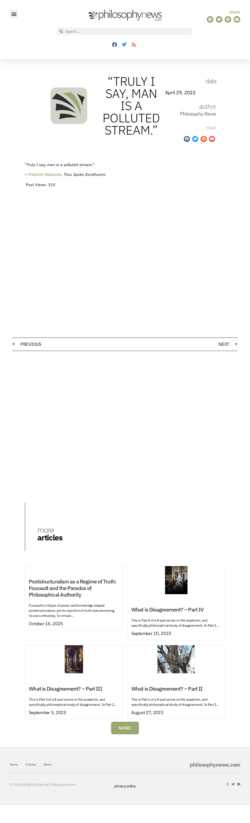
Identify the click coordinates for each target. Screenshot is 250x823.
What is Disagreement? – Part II (166, 688)
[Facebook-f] (227, 784)
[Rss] (134, 45)
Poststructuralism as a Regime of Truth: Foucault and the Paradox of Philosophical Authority (72, 588)
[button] (14, 14)
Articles (30, 764)
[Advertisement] (190, 237)
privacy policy (125, 785)
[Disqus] (125, 417)
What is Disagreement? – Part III (65, 688)
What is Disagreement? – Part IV (167, 609)
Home (14, 764)
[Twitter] (124, 45)
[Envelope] (238, 784)
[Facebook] (114, 45)
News (47, 764)
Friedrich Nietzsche (44, 174)
